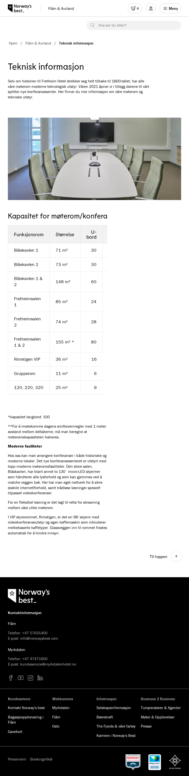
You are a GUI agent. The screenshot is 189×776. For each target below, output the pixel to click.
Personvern (17, 759)
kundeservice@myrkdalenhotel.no (48, 664)
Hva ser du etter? (112, 25)
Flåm (56, 716)
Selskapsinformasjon (113, 707)
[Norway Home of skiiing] (133, 762)
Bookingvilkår (41, 759)
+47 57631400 (34, 632)
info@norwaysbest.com (39, 638)
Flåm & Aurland (61, 8)
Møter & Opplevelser (157, 716)
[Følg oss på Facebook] (11, 678)
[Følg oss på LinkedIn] (40, 678)
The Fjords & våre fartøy (116, 726)
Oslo (55, 726)
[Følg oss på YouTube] (21, 678)
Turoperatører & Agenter (161, 707)
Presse (146, 726)
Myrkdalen (61, 707)
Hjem (13, 43)
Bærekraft (104, 716)
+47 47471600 (34, 658)
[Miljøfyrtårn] (154, 762)
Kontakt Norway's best (26, 707)
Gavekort (15, 731)
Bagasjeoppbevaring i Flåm (26, 719)
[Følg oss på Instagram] (30, 678)
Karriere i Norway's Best (116, 735)
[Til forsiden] (22, 8)
